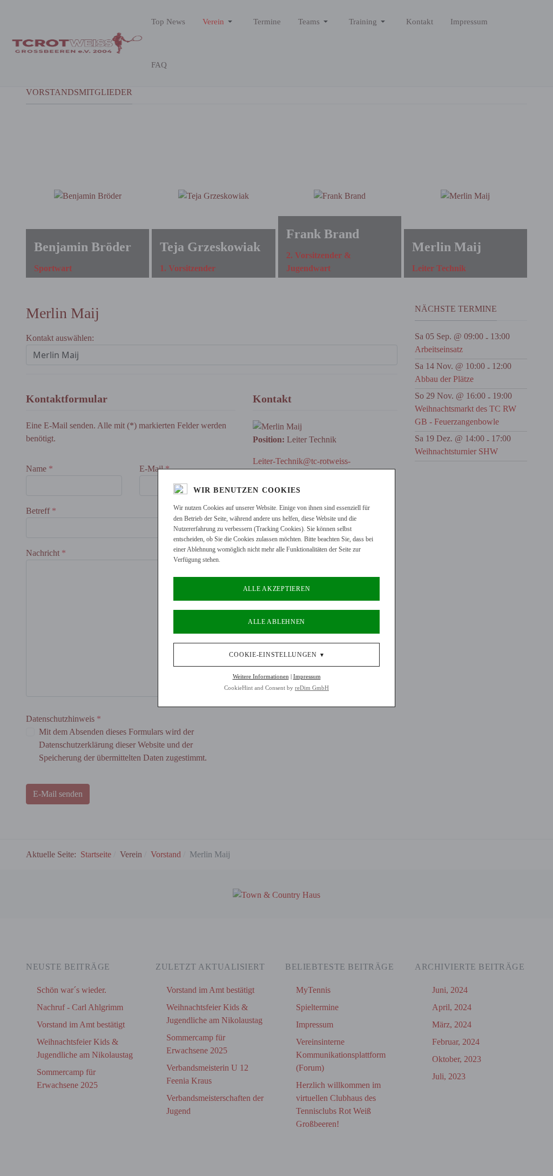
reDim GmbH (312, 687)
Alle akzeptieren (277, 589)
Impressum (307, 676)
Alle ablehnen (276, 622)
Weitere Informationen (261, 676)
